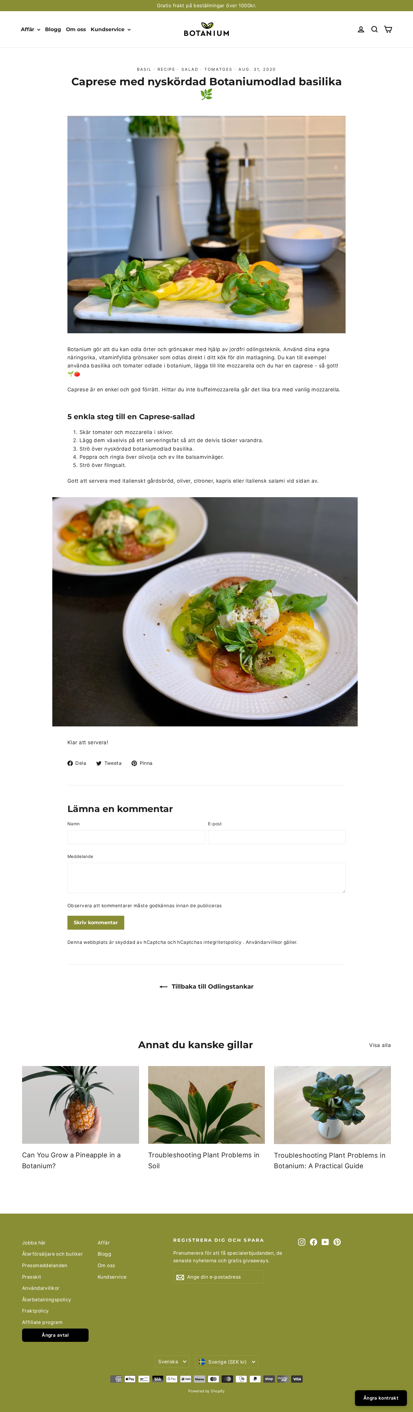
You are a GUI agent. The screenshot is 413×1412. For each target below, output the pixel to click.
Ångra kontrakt (380, 1398)
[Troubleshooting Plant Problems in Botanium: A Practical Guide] (332, 1105)
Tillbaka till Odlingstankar (212, 986)
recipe (167, 69)
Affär (28, 29)
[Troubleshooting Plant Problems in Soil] (206, 1105)
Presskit (31, 1277)
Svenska (168, 1362)
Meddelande (80, 856)
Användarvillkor (265, 942)
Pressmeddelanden (44, 1265)
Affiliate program (42, 1322)
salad (189, 69)
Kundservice (108, 29)
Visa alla (380, 1045)
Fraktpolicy (35, 1311)
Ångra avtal (55, 1335)
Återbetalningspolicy (46, 1300)
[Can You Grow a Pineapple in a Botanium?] (80, 1105)
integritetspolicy (223, 942)
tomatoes (218, 69)
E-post (215, 823)
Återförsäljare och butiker (52, 1254)
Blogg (53, 29)
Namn (73, 823)
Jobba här (34, 1243)
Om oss (76, 29)
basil (144, 69)
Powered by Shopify (206, 1391)
